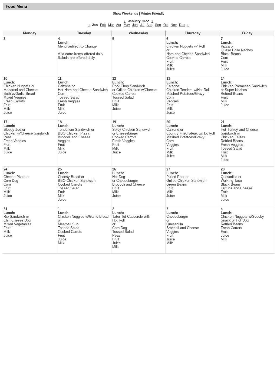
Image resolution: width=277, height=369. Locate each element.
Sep (158, 25)
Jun (135, 25)
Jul (142, 25)
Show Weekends (125, 13)
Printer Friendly (152, 13)
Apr (118, 25)
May (127, 25)
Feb (103, 25)
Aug (150, 25)
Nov (174, 25)
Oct (165, 25)
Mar (111, 25)
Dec (182, 25)
